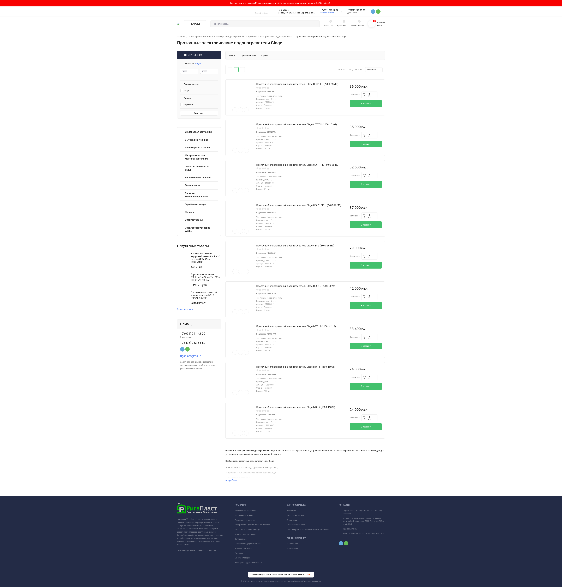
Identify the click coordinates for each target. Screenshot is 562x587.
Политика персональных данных (190, 550)
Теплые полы (241, 539)
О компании (292, 520)
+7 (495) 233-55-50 (356, 10)
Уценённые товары (243, 548)
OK (308, 574)
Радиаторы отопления (245, 520)
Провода (239, 553)
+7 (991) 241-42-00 (329, 10)
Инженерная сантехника (201, 37)
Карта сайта (212, 550)
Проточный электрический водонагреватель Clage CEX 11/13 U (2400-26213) (298, 205)
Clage (186, 90)
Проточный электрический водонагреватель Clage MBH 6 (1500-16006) (295, 366)
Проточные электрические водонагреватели (270, 37)
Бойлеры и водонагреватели (230, 37)
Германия (188, 104)
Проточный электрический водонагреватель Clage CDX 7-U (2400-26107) (296, 124)
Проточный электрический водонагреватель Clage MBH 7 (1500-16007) (295, 407)
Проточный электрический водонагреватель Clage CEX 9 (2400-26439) (295, 245)
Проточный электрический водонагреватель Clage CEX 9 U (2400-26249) (296, 286)
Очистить (198, 113)
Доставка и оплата (295, 515)
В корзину (366, 103)
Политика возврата (296, 525)
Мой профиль (293, 544)
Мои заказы (292, 548)
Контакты (291, 511)
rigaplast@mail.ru (191, 356)
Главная (181, 37)
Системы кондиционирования (248, 544)
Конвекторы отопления (245, 534)
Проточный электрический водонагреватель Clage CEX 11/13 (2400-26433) (297, 164)
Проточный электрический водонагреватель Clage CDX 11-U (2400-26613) (297, 84)
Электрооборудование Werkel (248, 562)
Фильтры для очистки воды (247, 529)
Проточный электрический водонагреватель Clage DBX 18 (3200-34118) (296, 326)
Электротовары (242, 558)
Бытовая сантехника (244, 515)
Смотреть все (185, 309)
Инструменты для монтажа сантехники (252, 525)
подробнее (231, 480)
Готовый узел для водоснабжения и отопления (308, 529)
